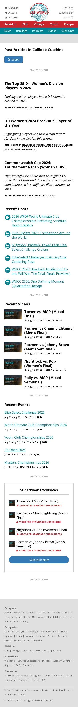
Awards (30, 149)
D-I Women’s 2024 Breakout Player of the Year (38, 123)
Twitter (47, 675)
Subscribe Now (39, 560)
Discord (12, 12)
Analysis (20, 631)
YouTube (9, 675)
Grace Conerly (34, 195)
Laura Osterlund (56, 144)
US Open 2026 (15, 450)
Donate (56, 612)
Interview (45, 631)
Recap (51, 195)
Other (19, 635)
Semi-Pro (10, 24)
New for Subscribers (28, 660)
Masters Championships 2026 (26, 462)
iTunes (35, 679)
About (7, 612)
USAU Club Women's (55, 370)
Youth (54, 24)
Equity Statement (15, 616)
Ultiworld (32, 107)
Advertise (19, 612)
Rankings (21, 31)
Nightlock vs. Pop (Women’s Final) (40, 363)
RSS (43, 679)
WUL (38, 650)
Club (25, 24)
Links (56, 631)
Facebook (22, 675)
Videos (52, 31)
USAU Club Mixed (53, 320)
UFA (25, 650)
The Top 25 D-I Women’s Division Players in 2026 (33, 85)
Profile (51, 635)
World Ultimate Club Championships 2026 (35, 425)
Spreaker (24, 679)
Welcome (9, 660)
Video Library (21, 621)
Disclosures (43, 612)
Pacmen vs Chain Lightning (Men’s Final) (48, 330)
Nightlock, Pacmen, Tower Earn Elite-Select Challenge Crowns (39, 247)
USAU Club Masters (30, 467)
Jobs (48, 616)
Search (66, 17)
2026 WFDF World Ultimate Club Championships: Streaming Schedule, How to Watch (39, 220)
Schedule (12, 8)
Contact (30, 612)
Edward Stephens (33, 144)
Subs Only (67, 31)
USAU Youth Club (30, 442)
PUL (31, 650)
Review (17, 640)
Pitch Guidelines (62, 616)
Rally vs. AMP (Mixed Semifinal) (42, 379)
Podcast (29, 635)
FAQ (18, 665)
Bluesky (58, 675)
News (7, 31)
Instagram (35, 675)
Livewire (37, 640)
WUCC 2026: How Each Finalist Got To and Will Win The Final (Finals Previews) (41, 271)
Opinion (48, 107)
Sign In (67, 8)
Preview (40, 635)
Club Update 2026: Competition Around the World (41, 235)
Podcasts (37, 31)
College (39, 24)
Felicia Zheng (13, 149)
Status (7, 621)
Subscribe (65, 12)
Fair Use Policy (35, 616)
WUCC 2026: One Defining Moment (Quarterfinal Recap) (38, 283)
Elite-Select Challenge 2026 (24, 412)
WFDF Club (28, 429)
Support (8, 665)
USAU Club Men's (53, 337)
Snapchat (11, 679)
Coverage (32, 631)
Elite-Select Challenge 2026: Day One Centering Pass (39, 259)
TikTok (68, 675)
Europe (69, 24)
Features (9, 631)
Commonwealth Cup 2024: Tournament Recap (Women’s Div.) (35, 164)
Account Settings (62, 660)
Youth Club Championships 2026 (28, 437)
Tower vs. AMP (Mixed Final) (44, 313)
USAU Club (28, 417)
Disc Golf (12, 17)
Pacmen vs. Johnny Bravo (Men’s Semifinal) (46, 346)
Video (27, 640)
